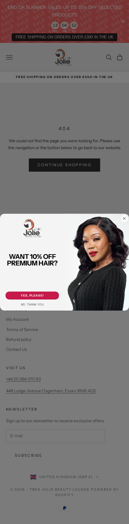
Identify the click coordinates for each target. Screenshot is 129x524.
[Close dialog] (124, 218)
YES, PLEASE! (32, 295)
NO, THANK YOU (32, 304)
